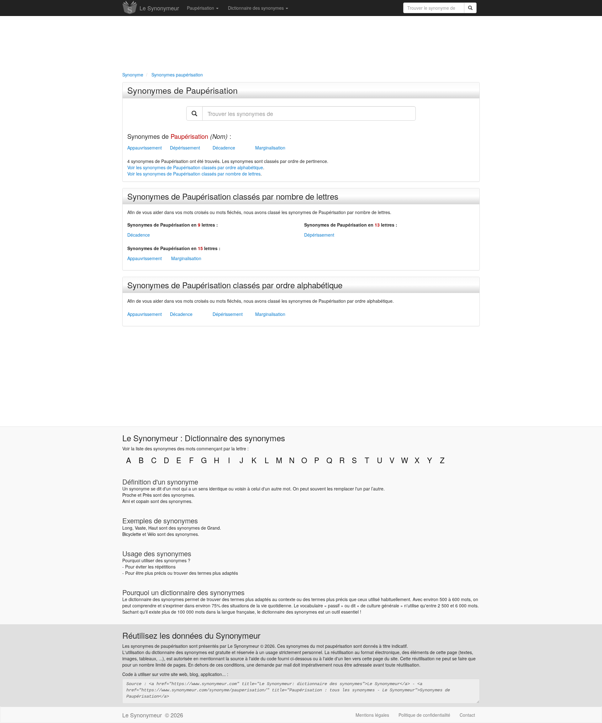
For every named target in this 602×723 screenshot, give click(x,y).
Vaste (140, 528)
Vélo (151, 534)
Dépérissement (185, 147)
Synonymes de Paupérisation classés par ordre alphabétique (234, 285)
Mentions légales (372, 715)
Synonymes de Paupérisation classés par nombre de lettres (232, 196)
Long (127, 528)
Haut (153, 528)
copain (142, 501)
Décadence (224, 147)
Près (147, 495)
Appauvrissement (144, 147)
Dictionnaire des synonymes (256, 8)
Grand (213, 528)
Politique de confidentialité (424, 715)
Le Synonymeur (159, 8)
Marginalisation (270, 147)
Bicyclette (131, 534)
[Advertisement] (301, 42)
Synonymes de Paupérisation (182, 90)
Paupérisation (201, 8)
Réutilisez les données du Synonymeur (191, 635)
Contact (467, 715)
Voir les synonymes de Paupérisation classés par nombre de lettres (194, 173)
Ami (126, 501)
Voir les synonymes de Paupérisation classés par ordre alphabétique (195, 167)
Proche (129, 495)
